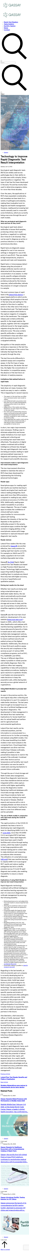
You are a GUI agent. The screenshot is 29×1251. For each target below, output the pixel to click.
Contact (7, 30)
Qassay (6, 152)
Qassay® (14, 546)
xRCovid (4, 859)
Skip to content (5, 1249)
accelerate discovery (10, 964)
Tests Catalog (9, 24)
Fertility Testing (9, 26)
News (6, 28)
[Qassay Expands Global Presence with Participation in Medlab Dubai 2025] (14, 1126)
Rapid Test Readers (11, 22)
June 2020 (6, 833)
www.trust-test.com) (15, 619)
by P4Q (11, 562)
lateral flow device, (16, 295)
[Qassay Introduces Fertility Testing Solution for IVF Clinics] (14, 1224)
